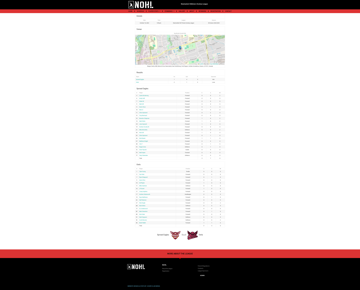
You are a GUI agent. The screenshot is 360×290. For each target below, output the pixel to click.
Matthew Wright (143, 141)
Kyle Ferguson (143, 217)
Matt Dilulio (142, 121)
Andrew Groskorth (144, 127)
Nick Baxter (142, 138)
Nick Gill (141, 132)
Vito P (140, 144)
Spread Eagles (140, 79)
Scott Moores (143, 220)
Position (187, 92)
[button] (180, 48)
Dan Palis (141, 174)
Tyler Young (142, 171)
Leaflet (201, 64)
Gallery (182, 11)
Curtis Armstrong (143, 95)
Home (130, 11)
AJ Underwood (143, 208)
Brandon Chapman (144, 118)
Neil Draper (142, 152)
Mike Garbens (143, 185)
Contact (228, 11)
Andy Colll (142, 98)
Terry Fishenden (143, 155)
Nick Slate (142, 214)
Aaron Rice (142, 180)
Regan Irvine (142, 147)
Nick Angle (142, 203)
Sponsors (202, 11)
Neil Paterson (142, 200)
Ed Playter (142, 183)
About (191, 11)
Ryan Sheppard (143, 177)
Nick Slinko (142, 205)
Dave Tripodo (143, 149)
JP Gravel (141, 188)
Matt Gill (141, 104)
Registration (215, 11)
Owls (137, 82)
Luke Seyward (143, 124)
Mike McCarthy (143, 129)
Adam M (141, 101)
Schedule (140, 11)
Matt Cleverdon (143, 211)
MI (219, 92)
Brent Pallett (142, 223)
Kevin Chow (142, 107)
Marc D (141, 109)
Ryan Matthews (143, 197)
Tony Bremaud (143, 115)
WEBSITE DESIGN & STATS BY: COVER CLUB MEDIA (144, 286)
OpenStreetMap (214, 64)
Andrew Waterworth (144, 194)
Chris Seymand (143, 112)
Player (141, 92)
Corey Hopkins (143, 191)
